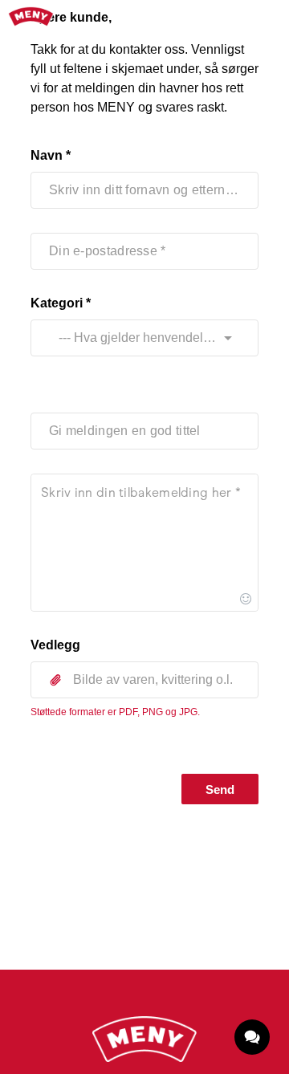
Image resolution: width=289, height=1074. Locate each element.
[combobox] (129, 338)
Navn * (51, 155)
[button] (144, 679)
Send (220, 789)
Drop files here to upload (144, 715)
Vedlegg (55, 645)
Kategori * (61, 303)
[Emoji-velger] (246, 599)
